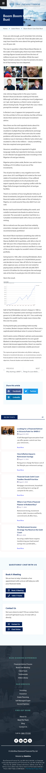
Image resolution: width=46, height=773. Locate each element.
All (42, 417)
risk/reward (13, 344)
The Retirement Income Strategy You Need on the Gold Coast (30, 529)
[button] (14, 391)
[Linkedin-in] (21, 741)
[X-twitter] (30, 741)
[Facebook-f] (16, 741)
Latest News (15, 28)
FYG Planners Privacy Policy (34, 769)
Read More (20, 447)
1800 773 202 (26, 733)
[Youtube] (25, 741)
